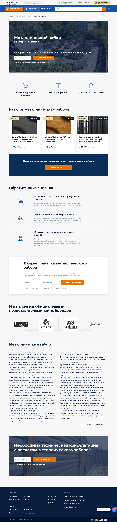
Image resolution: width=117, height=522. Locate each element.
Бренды (11, 506)
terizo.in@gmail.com (84, 2)
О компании (13, 496)
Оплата (26, 503)
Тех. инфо (12, 513)
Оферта (26, 506)
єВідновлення (104, 2)
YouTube (52, 503)
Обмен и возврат (29, 513)
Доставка (27, 499)
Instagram (53, 499)
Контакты (27, 496)
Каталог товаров (14, 499)
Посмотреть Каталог (58, 167)
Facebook (53, 496)
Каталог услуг (13, 503)
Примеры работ (14, 509)
